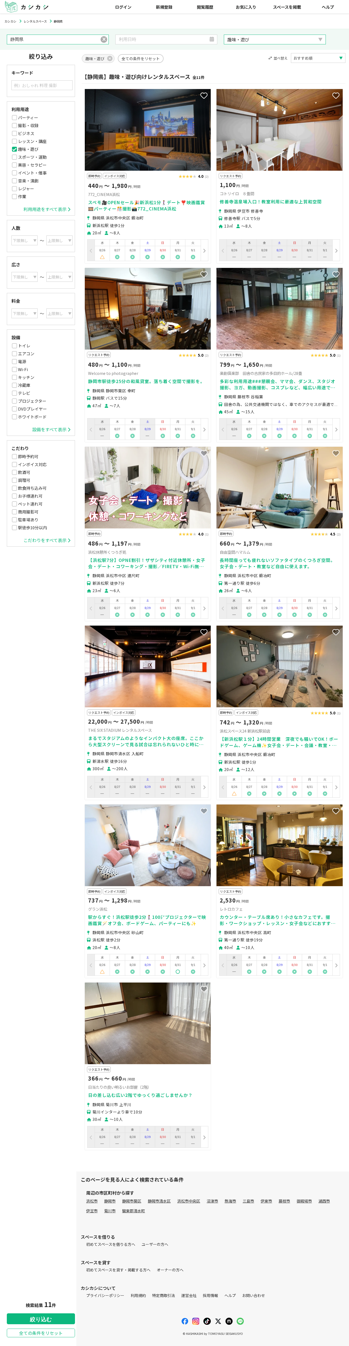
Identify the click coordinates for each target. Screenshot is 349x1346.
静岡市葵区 (131, 1201)
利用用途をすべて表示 (45, 209)
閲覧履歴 (205, 7)
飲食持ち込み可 (32, 488)
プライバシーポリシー (105, 1295)
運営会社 (189, 1295)
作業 (22, 196)
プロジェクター (32, 401)
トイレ (24, 345)
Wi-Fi (23, 369)
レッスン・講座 (32, 141)
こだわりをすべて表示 (45, 540)
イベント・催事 (32, 173)
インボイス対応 (32, 464)
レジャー (26, 188)
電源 (22, 361)
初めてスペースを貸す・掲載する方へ (118, 1269)
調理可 (24, 480)
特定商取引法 (163, 1295)
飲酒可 (24, 472)
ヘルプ (328, 7)
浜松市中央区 (188, 1201)
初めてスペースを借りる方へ (110, 1244)
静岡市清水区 (159, 1201)
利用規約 (138, 1295)
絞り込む (41, 1319)
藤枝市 (284, 1201)
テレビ (24, 393)
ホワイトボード (32, 417)
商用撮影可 (28, 512)
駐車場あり (28, 519)
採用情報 (210, 1295)
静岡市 (110, 1201)
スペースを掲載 (287, 7)
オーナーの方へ (170, 1269)
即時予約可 (28, 456)
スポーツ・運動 (32, 157)
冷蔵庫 (24, 385)
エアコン (26, 353)
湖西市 (324, 1201)
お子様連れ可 (30, 496)
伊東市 (266, 1201)
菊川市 (110, 1210)
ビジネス (26, 133)
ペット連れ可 (30, 504)
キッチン (26, 377)
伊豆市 (92, 1210)
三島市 (248, 1201)
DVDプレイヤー (32, 409)
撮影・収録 (28, 125)
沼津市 (212, 1201)
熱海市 (230, 1201)
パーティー (28, 117)
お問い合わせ (253, 1295)
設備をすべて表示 (49, 429)
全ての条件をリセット (41, 1333)
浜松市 (92, 1201)
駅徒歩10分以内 (32, 527)
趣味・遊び (28, 149)
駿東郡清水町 (133, 1210)
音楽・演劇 (28, 180)
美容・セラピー (32, 165)
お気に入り (246, 7)
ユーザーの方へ (155, 1244)
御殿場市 (304, 1201)
